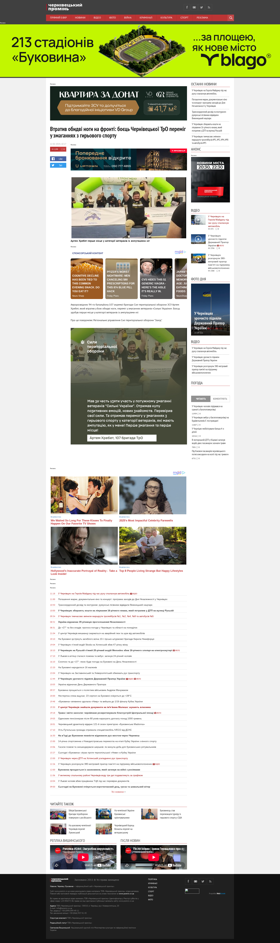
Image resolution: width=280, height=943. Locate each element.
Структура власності (58, 918)
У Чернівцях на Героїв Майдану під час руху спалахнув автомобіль (209, 92)
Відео (97, 17)
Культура (166, 17)
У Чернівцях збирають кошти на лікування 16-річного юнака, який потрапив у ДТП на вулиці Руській (207, 127)
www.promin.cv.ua (126, 894)
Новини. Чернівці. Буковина (61, 886)
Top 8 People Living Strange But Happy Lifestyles (151, 570)
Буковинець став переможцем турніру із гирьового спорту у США (171, 814)
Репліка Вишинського (67, 840)
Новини (80, 17)
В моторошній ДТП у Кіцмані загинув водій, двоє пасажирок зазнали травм (209, 441)
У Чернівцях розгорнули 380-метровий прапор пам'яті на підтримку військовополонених (210, 369)
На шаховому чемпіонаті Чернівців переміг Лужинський (80, 829)
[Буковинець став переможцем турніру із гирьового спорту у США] (149, 814)
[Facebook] (187, 7)
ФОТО (150, 900)
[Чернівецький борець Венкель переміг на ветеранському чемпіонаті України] (104, 829)
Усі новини (117, 792)
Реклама (202, 17)
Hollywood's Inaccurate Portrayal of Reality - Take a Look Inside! (84, 572)
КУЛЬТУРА (152, 888)
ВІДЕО (150, 896)
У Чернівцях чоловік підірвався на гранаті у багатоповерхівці (207, 408)
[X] (201, 7)
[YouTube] (194, 7)
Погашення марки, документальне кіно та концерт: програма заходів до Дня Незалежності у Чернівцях (209, 102)
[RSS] (209, 7)
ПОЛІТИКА (152, 879)
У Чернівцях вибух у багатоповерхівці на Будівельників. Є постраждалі (210, 419)
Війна (127, 17)
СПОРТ (151, 892)
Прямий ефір (58, 17)
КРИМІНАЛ (152, 883)
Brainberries (56, 517)
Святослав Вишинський (60, 928)
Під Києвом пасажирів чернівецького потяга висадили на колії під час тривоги (210, 452)
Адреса (53, 906)
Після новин (130, 840)
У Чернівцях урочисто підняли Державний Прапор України (205, 358)
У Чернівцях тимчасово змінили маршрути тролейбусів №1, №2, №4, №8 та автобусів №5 (210, 139)
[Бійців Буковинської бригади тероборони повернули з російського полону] (58, 814)
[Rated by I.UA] (192, 893)
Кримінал (146, 17)
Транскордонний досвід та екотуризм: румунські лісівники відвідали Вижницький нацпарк (209, 115)
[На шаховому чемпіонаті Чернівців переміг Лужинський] (58, 829)
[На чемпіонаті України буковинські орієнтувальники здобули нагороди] (104, 814)
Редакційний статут (58, 923)
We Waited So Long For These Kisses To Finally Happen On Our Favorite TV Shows (81, 522)
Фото (112, 17)
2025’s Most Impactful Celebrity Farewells (146, 520)
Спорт (184, 17)
